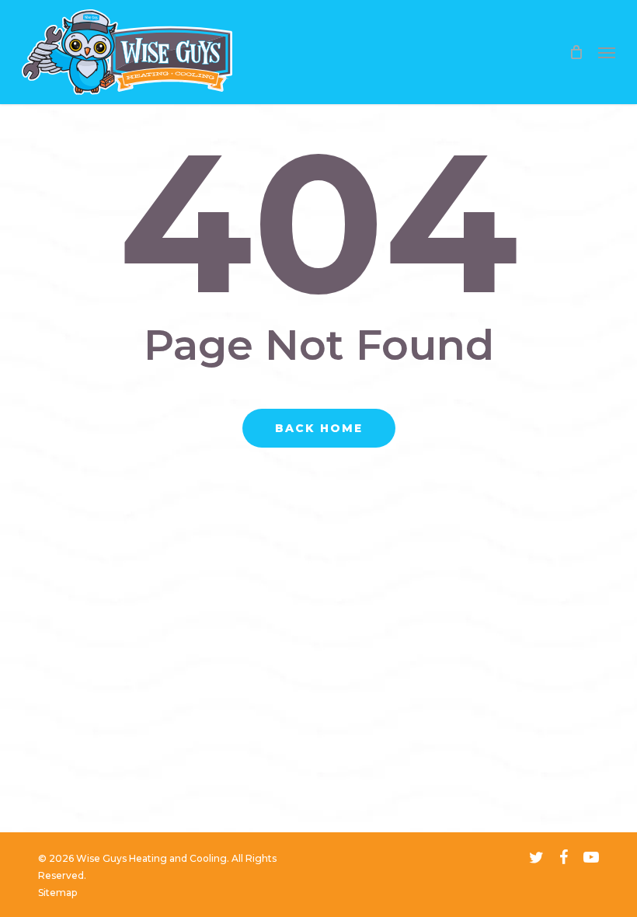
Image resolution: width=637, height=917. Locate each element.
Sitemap (57, 892)
